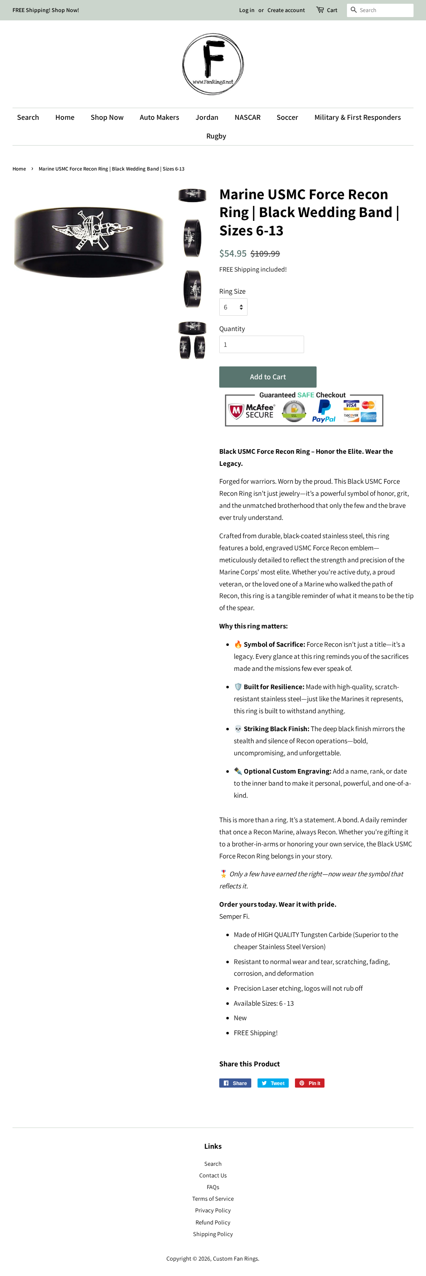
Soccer (287, 117)
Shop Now (107, 117)
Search (28, 117)
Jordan (207, 117)
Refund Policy (213, 1222)
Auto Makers (159, 117)
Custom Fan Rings (235, 1258)
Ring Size (232, 291)
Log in (247, 10)
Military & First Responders (358, 117)
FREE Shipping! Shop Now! (45, 10)
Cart (332, 10)
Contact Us (213, 1175)
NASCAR (247, 117)
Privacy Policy (213, 1210)
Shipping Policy (213, 1234)
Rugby (216, 136)
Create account (286, 10)
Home (64, 117)
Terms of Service (213, 1198)
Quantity (232, 328)
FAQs (213, 1187)
